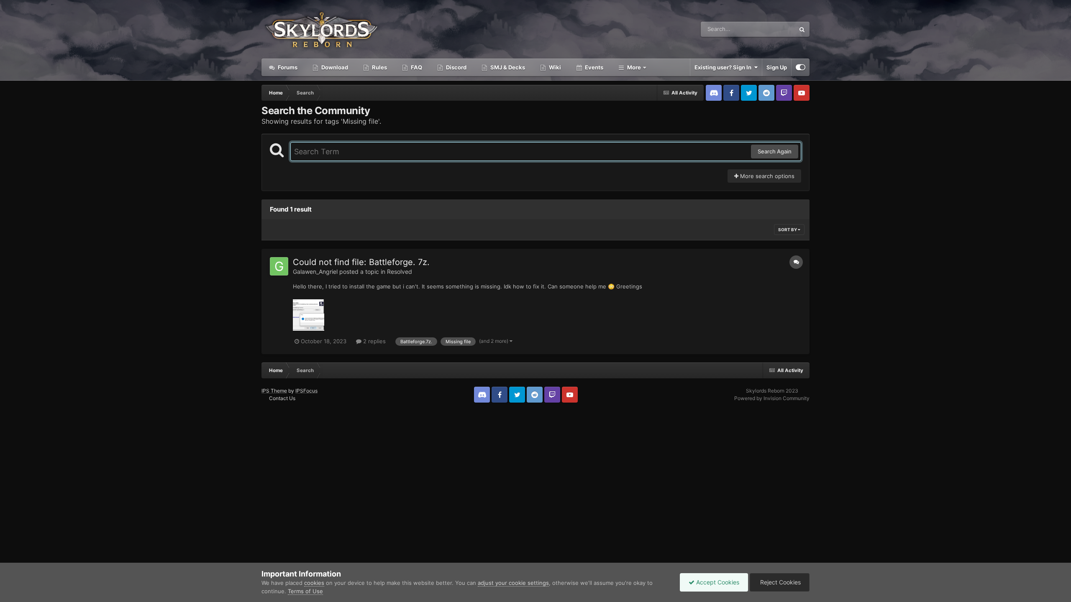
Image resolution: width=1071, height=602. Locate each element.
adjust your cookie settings (513, 582)
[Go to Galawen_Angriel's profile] (279, 266)
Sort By (788, 229)
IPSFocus (306, 391)
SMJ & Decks (507, 67)
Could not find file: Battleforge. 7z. (361, 262)
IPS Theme (274, 391)
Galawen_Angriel (315, 271)
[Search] (802, 29)
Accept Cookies (716, 582)
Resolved (399, 271)
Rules (379, 67)
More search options (766, 176)
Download (334, 67)
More (634, 67)
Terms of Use (305, 591)
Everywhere (769, 29)
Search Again (775, 151)
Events (593, 67)
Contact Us (282, 398)
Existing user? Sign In (724, 67)
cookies (314, 582)
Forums (287, 67)
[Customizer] (801, 67)
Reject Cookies (779, 582)
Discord (455, 67)
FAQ (416, 67)
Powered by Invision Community (772, 398)
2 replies (373, 341)
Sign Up (776, 67)
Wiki (554, 67)
